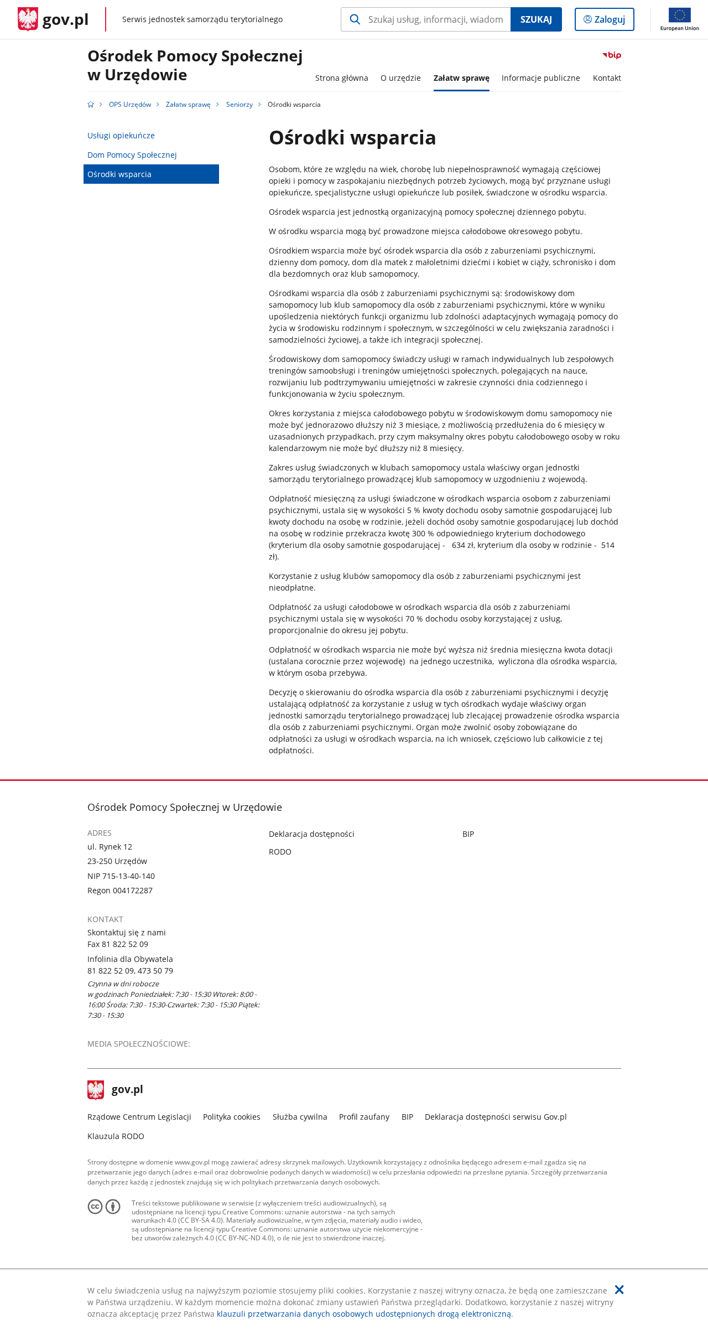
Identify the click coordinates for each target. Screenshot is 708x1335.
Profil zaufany (364, 1116)
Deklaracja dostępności (312, 834)
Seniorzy (239, 104)
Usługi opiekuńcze (121, 135)
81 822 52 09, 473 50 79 (130, 970)
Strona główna (341, 78)
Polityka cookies (232, 1116)
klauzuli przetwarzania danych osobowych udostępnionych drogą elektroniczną (364, 1313)
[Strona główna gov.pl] (90, 104)
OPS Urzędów (130, 104)
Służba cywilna (300, 1116)
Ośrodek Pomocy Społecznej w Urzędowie (195, 65)
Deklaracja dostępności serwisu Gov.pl (496, 1116)
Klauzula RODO (115, 1136)
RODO (280, 851)
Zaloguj (614, 22)
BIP (468, 834)
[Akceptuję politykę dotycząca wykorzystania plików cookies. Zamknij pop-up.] (619, 1289)
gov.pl (127, 1090)
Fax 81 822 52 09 (117, 944)
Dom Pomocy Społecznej (132, 154)
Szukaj (536, 19)
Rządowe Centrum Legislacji (139, 1116)
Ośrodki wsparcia (119, 174)
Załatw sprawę (188, 104)
